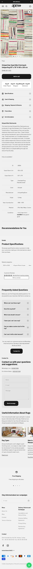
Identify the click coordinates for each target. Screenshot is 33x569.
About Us (4, 511)
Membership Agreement (21, 527)
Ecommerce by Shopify (23, 563)
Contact (4, 517)
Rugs (3, 61)
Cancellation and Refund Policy (23, 514)
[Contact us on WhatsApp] (29, 565)
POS (15, 563)
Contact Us (16, 351)
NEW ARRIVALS (16, 1)
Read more (5, 455)
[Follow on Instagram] (8, 545)
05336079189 (15, 368)
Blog (3, 514)
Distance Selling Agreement (22, 519)
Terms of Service (6, 520)
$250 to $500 (6, 265)
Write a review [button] (16, 277)
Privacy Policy (22, 523)
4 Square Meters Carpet (19, 265)
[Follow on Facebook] (3, 545)
